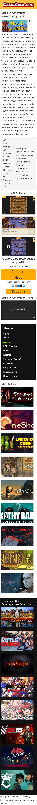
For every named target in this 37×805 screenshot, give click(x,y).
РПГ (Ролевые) (10, 346)
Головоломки (10, 372)
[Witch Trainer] (17, 467)
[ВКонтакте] (13, 286)
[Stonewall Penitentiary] (17, 397)
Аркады (7, 342)
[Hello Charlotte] (17, 536)
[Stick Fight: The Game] (17, 757)
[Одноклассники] (16, 286)
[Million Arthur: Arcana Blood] (17, 687)
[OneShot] (17, 420)
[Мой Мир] (18, 286)
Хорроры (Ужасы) (12, 359)
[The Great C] (17, 780)
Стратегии (8, 363)
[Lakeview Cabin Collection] (17, 443)
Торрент (19, 292)
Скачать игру (18, 274)
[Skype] (24, 286)
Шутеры (7, 333)
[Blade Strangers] (17, 710)
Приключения (10, 376)
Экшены (7, 338)
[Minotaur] (17, 583)
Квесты (7, 355)
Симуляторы (9, 367)
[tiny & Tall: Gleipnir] (17, 560)
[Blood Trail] (17, 664)
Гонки (6, 350)
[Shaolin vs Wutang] (17, 617)
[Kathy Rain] (17, 513)
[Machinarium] (17, 490)
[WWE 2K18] (17, 734)
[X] (21, 286)
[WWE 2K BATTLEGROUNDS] (17, 641)
